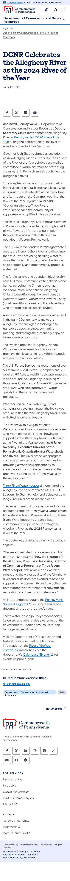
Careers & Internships (16, 820)
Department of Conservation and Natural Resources (33, 19)
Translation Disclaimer (13, 854)
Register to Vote (13, 779)
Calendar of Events (38, 654)
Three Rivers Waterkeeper (23, 485)
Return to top (54, 708)
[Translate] (46, 10)
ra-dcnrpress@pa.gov (16, 683)
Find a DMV (9, 785)
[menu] (63, 10)
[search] (55, 10)
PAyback (8, 804)
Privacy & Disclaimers (29, 851)
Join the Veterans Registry (18, 797)
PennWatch (10, 826)
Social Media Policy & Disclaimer (19, 857)
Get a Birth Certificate (16, 791)
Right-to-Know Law (15, 833)
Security (32, 854)
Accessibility (9, 851)
